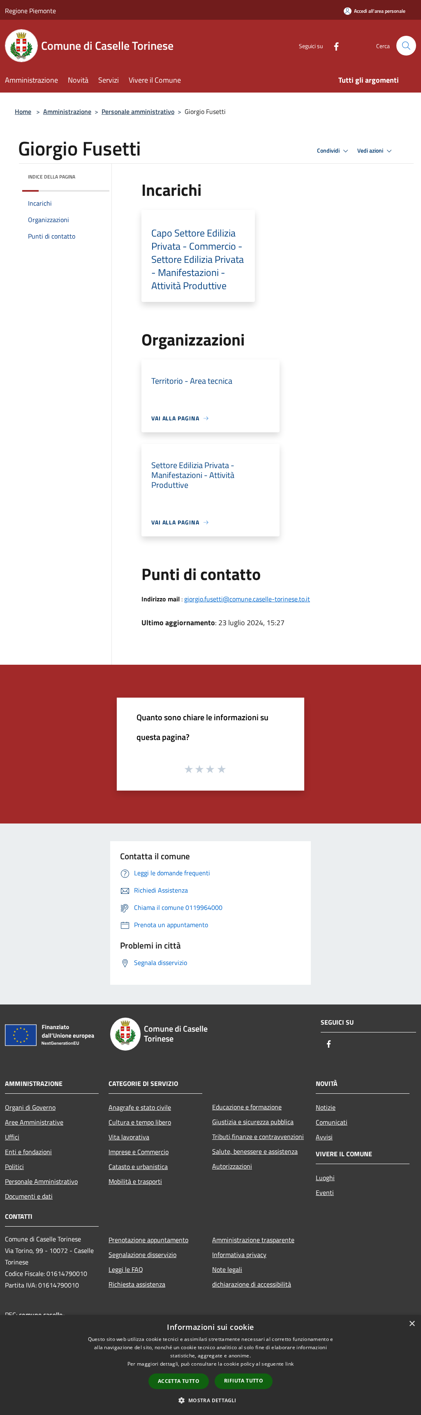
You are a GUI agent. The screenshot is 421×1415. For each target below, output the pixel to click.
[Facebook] (333, 45)
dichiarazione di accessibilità (251, 1284)
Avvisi (324, 1137)
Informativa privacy (239, 1255)
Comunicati (331, 1122)
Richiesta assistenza (137, 1284)
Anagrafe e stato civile (140, 1107)
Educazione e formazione (247, 1107)
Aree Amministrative (34, 1122)
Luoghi (325, 1178)
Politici (14, 1166)
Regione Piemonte (30, 11)
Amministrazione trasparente (253, 1240)
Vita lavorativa (129, 1137)
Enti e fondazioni (28, 1152)
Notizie (325, 1107)
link (289, 1363)
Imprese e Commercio (139, 1152)
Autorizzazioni (232, 1166)
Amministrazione (67, 111)
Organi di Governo (30, 1107)
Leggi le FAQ (126, 1269)
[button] (210, 1400)
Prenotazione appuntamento (148, 1240)
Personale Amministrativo (41, 1181)
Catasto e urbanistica (138, 1166)
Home (23, 111)
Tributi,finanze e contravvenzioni (258, 1136)
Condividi (329, 150)
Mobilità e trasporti (135, 1181)
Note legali (227, 1269)
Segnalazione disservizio (142, 1255)
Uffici (12, 1137)
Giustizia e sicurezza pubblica (253, 1122)
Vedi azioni (370, 150)
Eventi (325, 1192)
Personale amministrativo (138, 111)
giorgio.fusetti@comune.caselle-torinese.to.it (247, 599)
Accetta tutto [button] (178, 1381)
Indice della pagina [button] (51, 177)
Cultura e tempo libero (140, 1122)
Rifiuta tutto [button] (243, 1380)
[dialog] (210, 1365)
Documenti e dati (29, 1196)
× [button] (412, 1324)
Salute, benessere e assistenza (255, 1151)
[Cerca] (406, 46)
